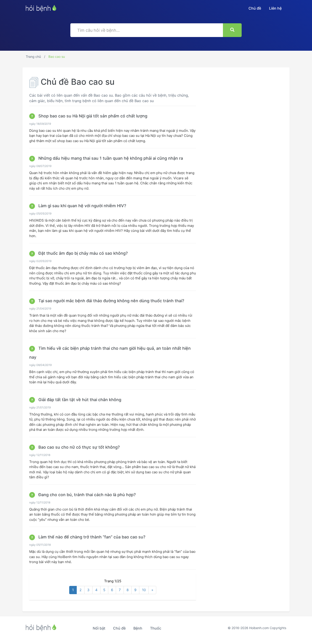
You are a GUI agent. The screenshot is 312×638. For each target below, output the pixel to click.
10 (144, 590)
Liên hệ (275, 8)
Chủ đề (255, 8)
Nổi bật (99, 628)
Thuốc (155, 628)
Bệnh (137, 628)
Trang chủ (33, 56)
